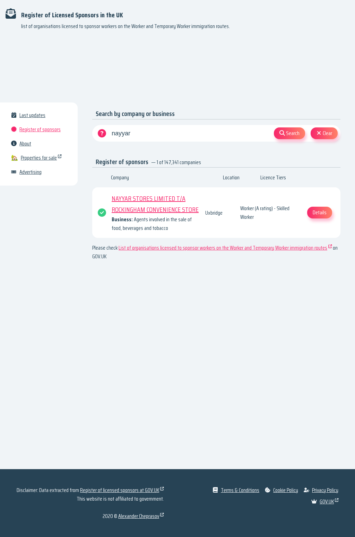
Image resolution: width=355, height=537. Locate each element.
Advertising (30, 172)
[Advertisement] (177, 69)
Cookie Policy (285, 490)
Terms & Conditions (240, 490)
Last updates (32, 115)
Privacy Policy (325, 490)
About (25, 143)
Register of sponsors (40, 129)
